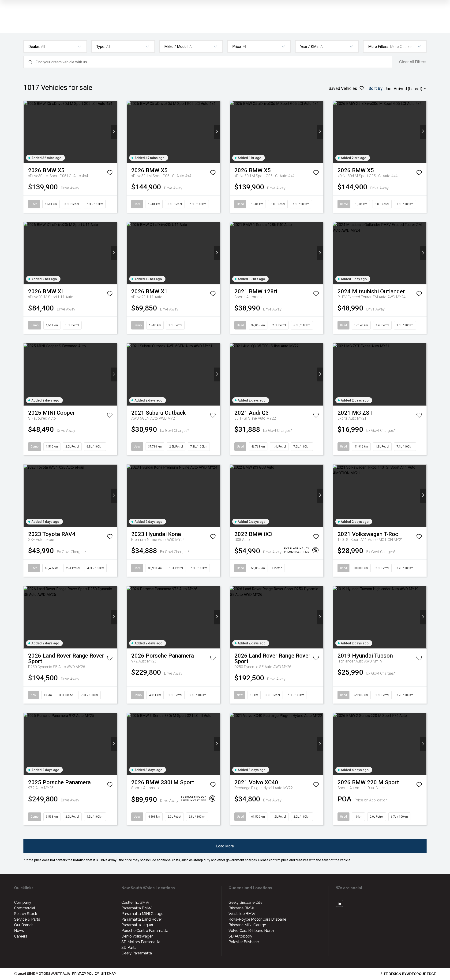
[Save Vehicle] (109, 173)
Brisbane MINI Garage (247, 925)
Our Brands (24, 925)
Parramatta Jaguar (137, 925)
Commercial (24, 908)
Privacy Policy (85, 974)
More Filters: (378, 46)
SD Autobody (240, 936)
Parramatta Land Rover (141, 919)
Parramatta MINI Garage (142, 913)
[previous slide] (27, 132)
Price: (237, 46)
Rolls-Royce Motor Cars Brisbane (257, 919)
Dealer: (34, 46)
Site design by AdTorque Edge (408, 974)
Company (22, 902)
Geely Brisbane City (245, 902)
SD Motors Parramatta (140, 942)
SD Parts (128, 947)
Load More (225, 846)
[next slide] (114, 132)
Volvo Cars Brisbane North (251, 930)
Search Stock (25, 913)
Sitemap (108, 974)
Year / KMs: (309, 46)
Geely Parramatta (136, 953)
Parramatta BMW (136, 908)
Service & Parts (27, 919)
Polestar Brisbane (244, 942)
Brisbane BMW (241, 908)
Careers (20, 936)
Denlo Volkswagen (137, 936)
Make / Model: (176, 46)
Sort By (375, 88)
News (19, 930)
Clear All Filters (413, 62)
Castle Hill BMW (135, 902)
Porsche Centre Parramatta (144, 930)
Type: (100, 46)
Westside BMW (242, 913)
